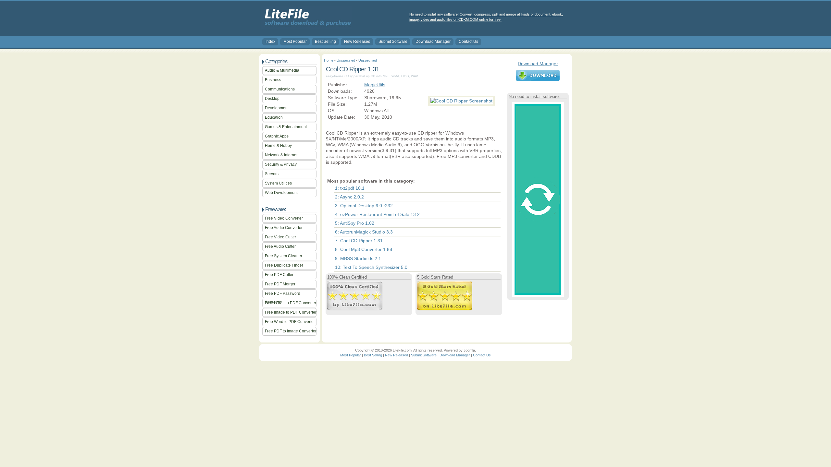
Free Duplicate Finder (284, 265)
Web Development (281, 192)
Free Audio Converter (284, 227)
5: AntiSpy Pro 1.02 (354, 223)
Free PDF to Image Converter (290, 331)
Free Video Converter (284, 218)
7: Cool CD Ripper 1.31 (359, 240)
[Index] (306, 26)
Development (277, 108)
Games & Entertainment (286, 127)
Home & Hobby (278, 145)
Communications (280, 89)
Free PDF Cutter (279, 274)
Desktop (272, 98)
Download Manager (433, 41)
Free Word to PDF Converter (290, 321)
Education (274, 117)
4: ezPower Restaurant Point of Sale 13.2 (377, 214)
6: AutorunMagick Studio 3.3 (364, 231)
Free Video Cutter (280, 237)
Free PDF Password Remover (282, 294)
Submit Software (392, 41)
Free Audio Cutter (280, 246)
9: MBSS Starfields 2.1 (358, 258)
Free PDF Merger (280, 284)
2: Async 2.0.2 (349, 196)
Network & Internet (281, 155)
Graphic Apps (277, 136)
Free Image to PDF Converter (290, 312)
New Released (357, 41)
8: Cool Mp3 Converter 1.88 (363, 249)
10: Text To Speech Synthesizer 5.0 (371, 267)
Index (270, 41)
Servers (272, 174)
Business (273, 80)
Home (328, 60)
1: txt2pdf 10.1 (350, 188)
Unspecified (346, 60)
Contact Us (468, 41)
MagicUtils (374, 84)
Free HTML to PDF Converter (290, 303)
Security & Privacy (281, 164)
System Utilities (278, 183)
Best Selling (325, 41)
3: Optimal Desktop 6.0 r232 (364, 205)
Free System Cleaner (283, 256)
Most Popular (295, 41)
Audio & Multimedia (282, 70)
